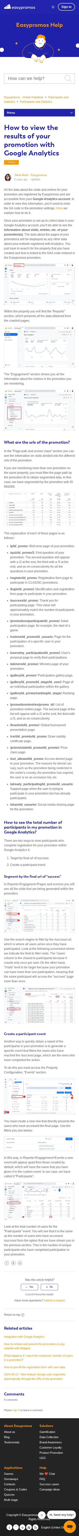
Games (8, 1473)
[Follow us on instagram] (35, 1527)
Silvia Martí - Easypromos (30, 175)
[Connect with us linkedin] (29, 1527)
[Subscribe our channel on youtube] (22, 1527)
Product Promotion (51, 1452)
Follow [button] (11, 162)
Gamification (47, 1431)
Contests (9, 1484)
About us (9, 1431)
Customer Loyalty (51, 1447)
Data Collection (49, 1437)
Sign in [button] (66, 6)
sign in (16, 1410)
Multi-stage (11, 1499)
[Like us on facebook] (16, 1527)
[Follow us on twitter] (9, 1527)
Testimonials (12, 1442)
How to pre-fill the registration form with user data (34, 1367)
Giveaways (11, 1479)
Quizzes (9, 1494)
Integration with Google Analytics (24, 1336)
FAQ (42, 1479)
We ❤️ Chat (47, 1473)
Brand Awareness (51, 1442)
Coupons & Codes (15, 1489)
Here (59, 208)
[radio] (29, 1287)
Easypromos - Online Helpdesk (23, 97)
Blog (7, 1437)
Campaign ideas (50, 1489)
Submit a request (54, 1300)
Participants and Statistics (36, 101)
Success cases (49, 1484)
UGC (43, 1458)
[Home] (19, 6)
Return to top (12, 1314)
